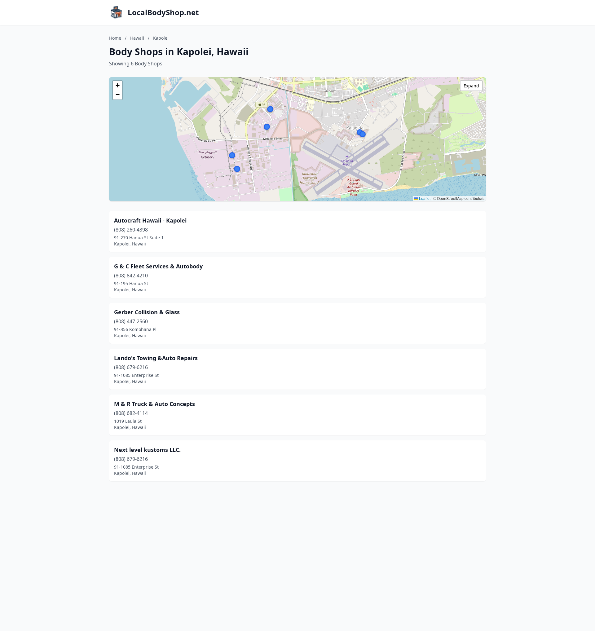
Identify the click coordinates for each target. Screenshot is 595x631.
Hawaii (137, 38)
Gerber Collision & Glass (147, 312)
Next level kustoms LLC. (147, 449)
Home (115, 38)
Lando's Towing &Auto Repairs (156, 358)
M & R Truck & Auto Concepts (154, 404)
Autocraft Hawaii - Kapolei (150, 220)
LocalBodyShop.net (163, 12)
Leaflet (424, 198)
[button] (232, 155)
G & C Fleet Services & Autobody (158, 266)
